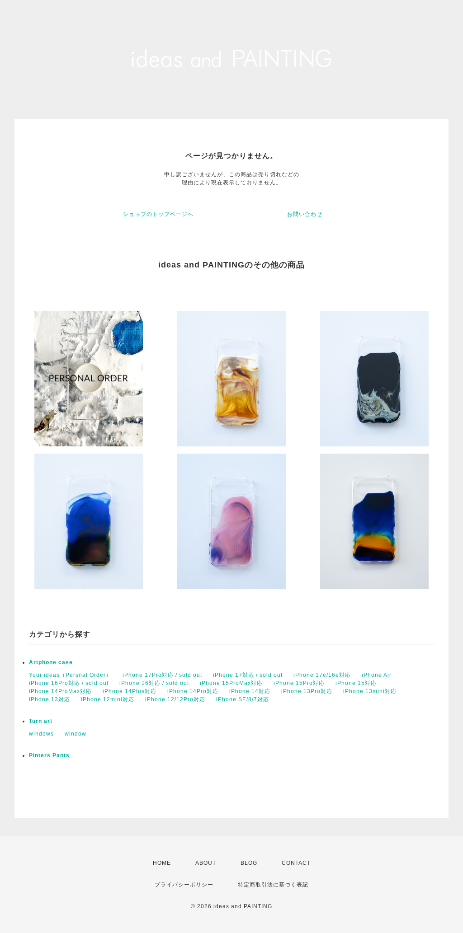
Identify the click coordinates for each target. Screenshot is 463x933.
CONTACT (296, 863)
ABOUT (205, 863)
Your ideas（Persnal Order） (70, 675)
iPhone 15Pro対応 (299, 683)
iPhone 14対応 (249, 691)
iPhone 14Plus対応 (129, 691)
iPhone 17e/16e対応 (322, 675)
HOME (162, 863)
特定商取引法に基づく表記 (273, 884)
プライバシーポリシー (184, 884)
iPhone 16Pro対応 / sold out (69, 683)
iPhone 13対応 (49, 699)
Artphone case (51, 662)
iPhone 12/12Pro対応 (175, 699)
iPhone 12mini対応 (107, 699)
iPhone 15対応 (356, 683)
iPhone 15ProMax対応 (231, 683)
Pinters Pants (49, 755)
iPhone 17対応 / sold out (248, 675)
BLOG (249, 863)
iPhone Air (377, 675)
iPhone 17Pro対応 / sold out (162, 675)
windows (41, 734)
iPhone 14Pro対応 (192, 691)
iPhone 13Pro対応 (306, 691)
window (75, 734)
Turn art (40, 721)
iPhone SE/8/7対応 (242, 699)
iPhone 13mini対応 (370, 691)
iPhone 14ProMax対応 (60, 691)
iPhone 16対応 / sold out (154, 683)
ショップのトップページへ (158, 214)
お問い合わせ (304, 214)
